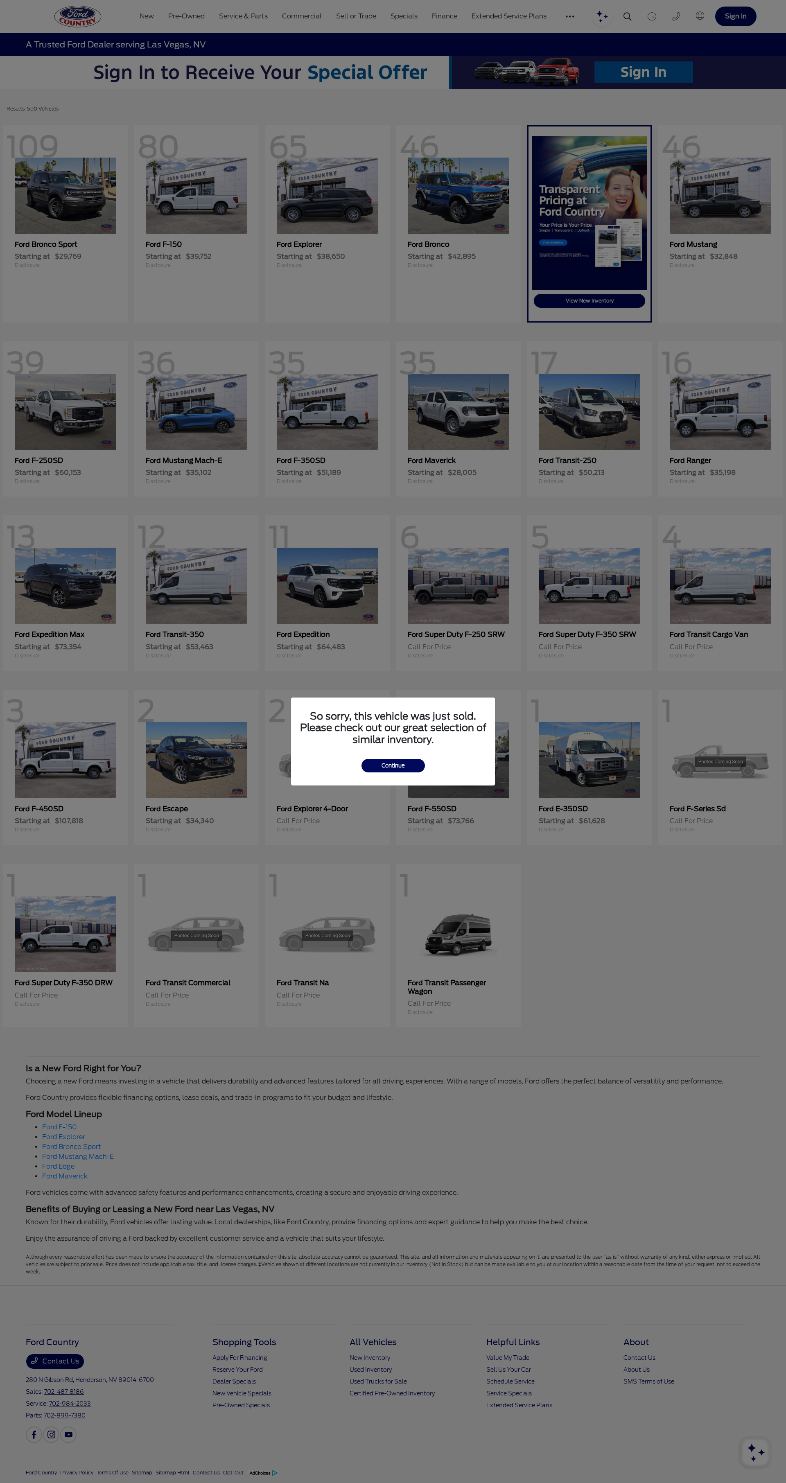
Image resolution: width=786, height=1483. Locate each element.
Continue (393, 766)
